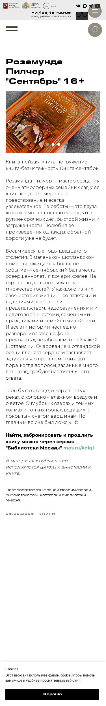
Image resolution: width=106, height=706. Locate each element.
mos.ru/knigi (78, 448)
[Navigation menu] (12, 28)
